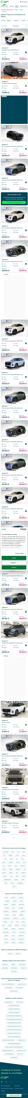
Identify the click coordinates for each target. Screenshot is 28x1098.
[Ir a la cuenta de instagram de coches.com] (6, 1081)
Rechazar (14, 567)
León (17, 921)
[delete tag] (11, 20)
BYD (4, 855)
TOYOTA (12, 883)
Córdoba (23, 911)
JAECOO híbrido (8, 987)
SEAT (11, 876)
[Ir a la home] (4, 2)
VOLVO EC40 (23, 968)
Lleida (23, 921)
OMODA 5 (13, 964)
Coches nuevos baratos (14, 1012)
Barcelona (21, 904)
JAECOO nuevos (19, 987)
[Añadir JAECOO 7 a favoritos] (24, 30)
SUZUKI (22, 879)
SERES (17, 876)
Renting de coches (21, 1050)
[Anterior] (25, 838)
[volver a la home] (5, 1077)
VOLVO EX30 (14, 971)
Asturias (15, 901)
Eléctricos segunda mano (14, 1036)
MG (24, 869)
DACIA (23, 855)
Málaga (17, 925)
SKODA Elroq (5, 968)
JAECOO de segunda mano (8, 984)
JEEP (24, 862)
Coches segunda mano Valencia (14, 1029)
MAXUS (4, 869)
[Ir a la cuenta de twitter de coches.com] (1, 1081)
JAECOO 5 (10, 953)
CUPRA (17, 855)
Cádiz (13, 907)
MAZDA (10, 869)
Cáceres (7, 907)
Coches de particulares (14, 1005)
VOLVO (14, 886)
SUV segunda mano (9, 1054)
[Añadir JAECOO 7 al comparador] (26, 30)
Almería (7, 901)
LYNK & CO (23, 865)
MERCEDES (18, 869)
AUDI (13, 851)
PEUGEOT (23, 872)
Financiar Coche (21, 1040)
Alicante (21, 897)
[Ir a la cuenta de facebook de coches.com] (10, 1081)
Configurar (13, 562)
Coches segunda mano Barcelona (14, 1019)
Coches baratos (8, 1002)
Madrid (10, 925)
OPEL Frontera (22, 964)
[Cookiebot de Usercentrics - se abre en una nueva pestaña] (20, 529)
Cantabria (21, 907)
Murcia (23, 925)
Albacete (13, 897)
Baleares (13, 904)
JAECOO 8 (18, 953)
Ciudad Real (14, 911)
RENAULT (5, 876)
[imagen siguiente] (26, 37)
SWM (6, 883)
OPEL (17, 872)
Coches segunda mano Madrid (14, 1022)
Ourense (13, 928)
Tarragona (21, 935)
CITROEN (10, 855)
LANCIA (9, 865)
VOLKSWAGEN (20, 883)
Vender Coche (14, 1057)
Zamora (13, 942)
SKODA (23, 876)
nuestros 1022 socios (13, 536)
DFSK (6, 858)
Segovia (6, 935)
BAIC (18, 851)
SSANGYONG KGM (7, 879)
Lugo (4, 925)
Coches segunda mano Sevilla (14, 1026)
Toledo (6, 939)
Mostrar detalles (19, 553)
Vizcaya (6, 942)
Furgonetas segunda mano (14, 1043)
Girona (14, 914)
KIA (3, 865)
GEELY (4, 862)
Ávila (21, 901)
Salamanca (22, 932)
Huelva (23, 918)
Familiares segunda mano (8, 1040)
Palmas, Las (21, 928)
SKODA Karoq (14, 968)
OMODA (10, 872)
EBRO (11, 858)
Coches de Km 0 (19, 1002)
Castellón (5, 911)
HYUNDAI (11, 862)
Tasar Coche (20, 1054)
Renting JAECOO (14, 991)
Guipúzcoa (15, 918)
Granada (21, 914)
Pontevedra (6, 932)
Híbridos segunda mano (8, 1050)
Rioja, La (14, 932)
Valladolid (21, 939)
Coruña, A (7, 914)
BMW (24, 851)
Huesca (5, 921)
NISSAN (4, 872)
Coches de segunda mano (14, 1009)
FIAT (17, 858)
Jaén (11, 921)
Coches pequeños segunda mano (14, 1015)
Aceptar (14, 558)
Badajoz (6, 904)
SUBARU (16, 879)
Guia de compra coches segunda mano (14, 1047)
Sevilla (13, 935)
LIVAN (16, 865)
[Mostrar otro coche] (14, 44)
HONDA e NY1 (5, 964)
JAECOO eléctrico (21, 984)
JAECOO (18, 862)
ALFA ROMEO (5, 851)
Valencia (13, 939)
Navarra (6, 928)
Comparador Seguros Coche (14, 1033)
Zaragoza (21, 942)
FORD (22, 858)
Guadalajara (6, 918)
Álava (6, 897)
